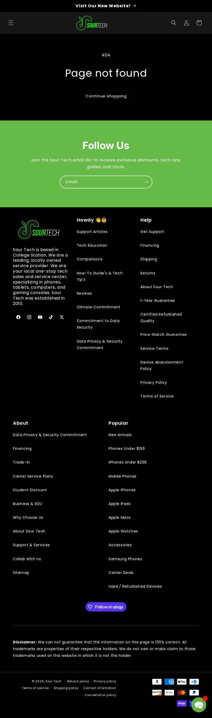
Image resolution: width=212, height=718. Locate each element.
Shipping (148, 259)
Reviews (84, 293)
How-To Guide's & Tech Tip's (100, 276)
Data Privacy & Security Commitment (100, 344)
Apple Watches (123, 531)
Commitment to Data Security (98, 324)
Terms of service (35, 688)
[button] (11, 23)
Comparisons (90, 259)
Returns (147, 273)
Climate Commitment (98, 307)
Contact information (99, 688)
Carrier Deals (121, 572)
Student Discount (30, 490)
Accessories (120, 545)
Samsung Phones (125, 558)
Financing (149, 245)
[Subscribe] (146, 182)
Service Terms (154, 348)
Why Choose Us (28, 517)
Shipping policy (66, 688)
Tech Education (92, 245)
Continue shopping (106, 96)
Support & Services (31, 545)
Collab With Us (27, 558)
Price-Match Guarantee (163, 334)
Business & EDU (27, 503)
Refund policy (78, 681)
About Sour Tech (156, 286)
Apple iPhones (122, 490)
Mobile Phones (123, 476)
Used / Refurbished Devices (135, 586)
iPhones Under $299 (128, 462)
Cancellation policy (100, 695)
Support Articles (92, 231)
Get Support (152, 231)
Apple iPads (120, 503)
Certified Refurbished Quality (161, 317)
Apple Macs (120, 517)
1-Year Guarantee (157, 300)
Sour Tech (53, 681)
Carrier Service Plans (33, 476)
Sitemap (21, 572)
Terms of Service (157, 396)
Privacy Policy (153, 382)
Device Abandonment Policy (161, 365)
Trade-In (21, 462)
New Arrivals (120, 434)
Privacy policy (105, 681)
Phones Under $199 (127, 448)
